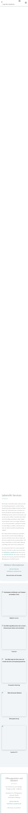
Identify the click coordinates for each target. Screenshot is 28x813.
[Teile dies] (12, 578)
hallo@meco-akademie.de (11, 552)
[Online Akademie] (14, 603)
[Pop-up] (19, 3)
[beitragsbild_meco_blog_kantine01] (14, 737)
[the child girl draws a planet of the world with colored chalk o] (14, 670)
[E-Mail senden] (8, 578)
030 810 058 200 (8, 554)
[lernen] (14, 637)
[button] (19, 1)
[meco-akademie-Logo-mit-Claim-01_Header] (9, 3)
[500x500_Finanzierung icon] (14, 704)
